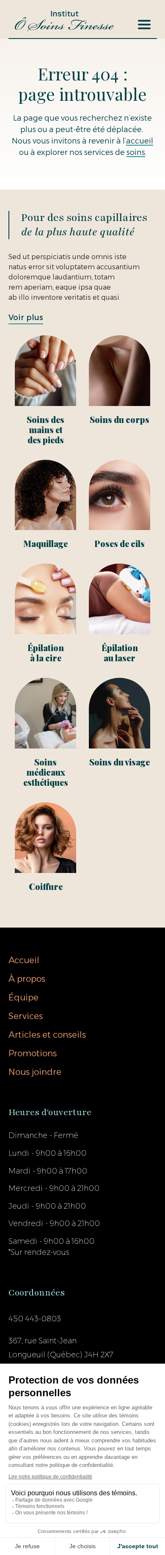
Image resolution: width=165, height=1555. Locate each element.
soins (135, 152)
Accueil (23, 960)
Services (25, 1016)
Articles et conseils (47, 1035)
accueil (139, 141)
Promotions (32, 1053)
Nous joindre (34, 1072)
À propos (26, 979)
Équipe (23, 997)
